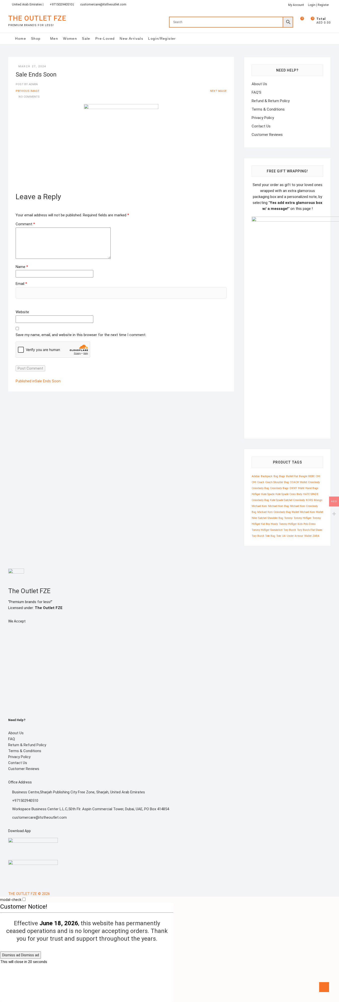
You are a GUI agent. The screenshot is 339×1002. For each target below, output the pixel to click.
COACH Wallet (298, 482)
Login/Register (162, 38)
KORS (309, 500)
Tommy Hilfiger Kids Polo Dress (297, 524)
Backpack (266, 476)
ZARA (315, 536)
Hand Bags (311, 488)
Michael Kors (259, 506)
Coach (260, 482)
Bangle (303, 476)
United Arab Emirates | (27, 4)
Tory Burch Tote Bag (263, 536)
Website (22, 312)
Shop (36, 38)
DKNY (293, 488)
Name (22, 267)
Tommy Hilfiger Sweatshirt (267, 530)
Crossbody (314, 482)
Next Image (218, 91)
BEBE (311, 476)
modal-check (10, 899)
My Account (296, 5)
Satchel (262, 518)
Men (54, 38)
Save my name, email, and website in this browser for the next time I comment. (81, 335)
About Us (259, 84)
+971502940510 (24, 800)
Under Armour (295, 536)
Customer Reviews (267, 134)
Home (20, 38)
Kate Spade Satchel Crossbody (287, 500)
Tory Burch (289, 530)
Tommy (288, 518)
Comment (25, 224)
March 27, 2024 (32, 66)
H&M (301, 488)
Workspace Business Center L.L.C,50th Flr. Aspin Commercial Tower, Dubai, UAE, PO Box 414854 (90, 809)
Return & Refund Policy (27, 745)
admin (33, 84)
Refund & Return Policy (271, 101)
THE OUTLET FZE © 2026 (29, 893)
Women (70, 38)
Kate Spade (267, 494)
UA (284, 536)
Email (21, 283)
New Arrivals (131, 38)
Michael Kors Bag (278, 506)
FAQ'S (256, 92)
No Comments (29, 96)
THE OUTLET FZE (37, 18)
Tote (278, 536)
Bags (282, 476)
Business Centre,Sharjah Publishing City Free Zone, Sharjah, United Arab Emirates (78, 792)
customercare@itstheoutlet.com (103, 4)
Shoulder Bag (275, 518)
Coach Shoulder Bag (277, 482)
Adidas (256, 476)
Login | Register (318, 5)
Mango (318, 500)
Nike (254, 518)
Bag (275, 476)
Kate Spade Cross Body (288, 494)
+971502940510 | (62, 4)
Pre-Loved (105, 38)
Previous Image (27, 91)
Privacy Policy (263, 118)
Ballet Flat (292, 476)
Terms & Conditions (268, 109)
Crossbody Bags (279, 488)
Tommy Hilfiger (302, 518)
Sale (86, 38)
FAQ (11, 739)
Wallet (307, 536)
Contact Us (261, 126)
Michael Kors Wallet (311, 512)
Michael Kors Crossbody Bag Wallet (278, 512)
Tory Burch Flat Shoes (309, 530)
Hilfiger (256, 494)
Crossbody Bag (260, 488)
